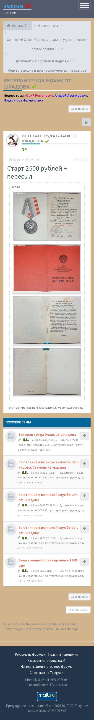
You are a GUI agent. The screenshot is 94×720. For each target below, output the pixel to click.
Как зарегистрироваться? (46, 660)
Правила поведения (63, 654)
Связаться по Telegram (46, 672)
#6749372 (80, 160)
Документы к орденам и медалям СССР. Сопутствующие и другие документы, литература (50, 444)
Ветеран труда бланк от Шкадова (47, 434)
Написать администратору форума (47, 666)
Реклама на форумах (30, 654)
